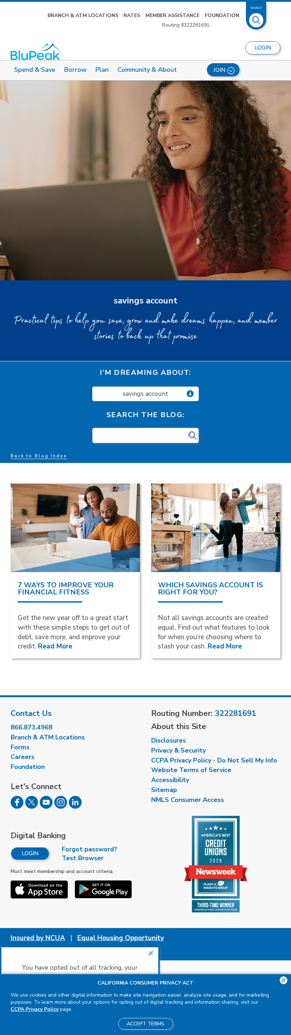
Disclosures (168, 740)
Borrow (75, 69)
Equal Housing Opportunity (120, 938)
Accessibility (170, 780)
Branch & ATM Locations (83, 15)
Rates (131, 15)
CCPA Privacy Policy (35, 1009)
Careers (22, 757)
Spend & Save (34, 69)
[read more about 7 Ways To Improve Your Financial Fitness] (75, 528)
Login (30, 853)
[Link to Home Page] (35, 51)
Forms (20, 747)
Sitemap (164, 790)
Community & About (147, 69)
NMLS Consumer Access (187, 800)
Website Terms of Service (191, 770)
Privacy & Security (178, 750)
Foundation (222, 15)
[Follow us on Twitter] (31, 806)
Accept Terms (145, 1023)
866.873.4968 (32, 727)
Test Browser (83, 858)
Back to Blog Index (39, 456)
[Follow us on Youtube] (46, 806)
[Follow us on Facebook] (17, 806)
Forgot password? (89, 849)
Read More (55, 646)
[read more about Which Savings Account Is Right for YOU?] (215, 528)
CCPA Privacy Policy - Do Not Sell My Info (214, 760)
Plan (102, 69)
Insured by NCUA (38, 938)
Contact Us (31, 713)
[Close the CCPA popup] (151, 953)
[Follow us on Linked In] (75, 806)
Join (219, 70)
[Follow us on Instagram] (60, 806)
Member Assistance (172, 15)
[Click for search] (192, 435)
